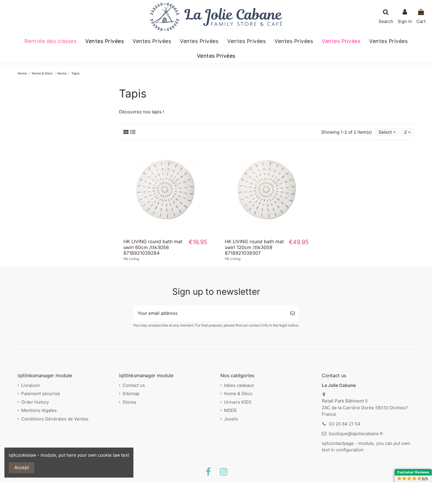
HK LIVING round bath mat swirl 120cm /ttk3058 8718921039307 (254, 247)
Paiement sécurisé (40, 393)
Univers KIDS (238, 402)
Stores (129, 402)
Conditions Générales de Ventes (54, 419)
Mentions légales (39, 410)
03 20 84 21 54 (344, 424)
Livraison (30, 385)
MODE (230, 410)
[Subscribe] (292, 313)
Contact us (134, 385)
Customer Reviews (413, 472)
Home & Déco (238, 393)
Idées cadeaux (239, 385)
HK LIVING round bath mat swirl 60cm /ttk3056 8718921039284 (152, 247)
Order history (35, 402)
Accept (21, 467)
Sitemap (131, 393)
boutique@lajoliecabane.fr (356, 433)
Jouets (231, 419)
